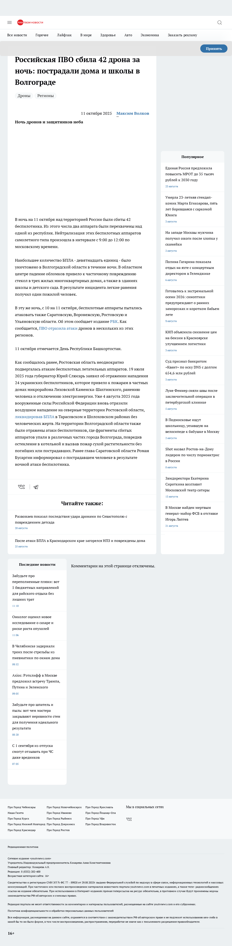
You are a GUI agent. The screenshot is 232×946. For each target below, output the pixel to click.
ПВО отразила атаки (58, 328)
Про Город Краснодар (22, 830)
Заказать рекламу (182, 35)
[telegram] (37, 487)
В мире (86, 35)
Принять (214, 48)
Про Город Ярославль (99, 807)
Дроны (24, 95)
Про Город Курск (18, 818)
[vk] (22, 487)
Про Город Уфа (94, 818)
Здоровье (108, 35)
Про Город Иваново (59, 812)
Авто (128, 35)
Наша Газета (16, 812)
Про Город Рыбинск (59, 818)
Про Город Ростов (58, 830)
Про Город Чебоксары (22, 807)
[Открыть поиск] (219, 22)
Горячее (42, 35)
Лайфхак (64, 35)
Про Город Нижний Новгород (26, 824)
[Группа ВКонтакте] (129, 819)
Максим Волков (132, 113)
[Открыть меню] (9, 22)
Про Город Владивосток (100, 824)
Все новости (17, 35)
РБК (114, 321)
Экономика (150, 35)
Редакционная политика (23, 846)
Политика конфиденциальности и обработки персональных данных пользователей (61, 910)
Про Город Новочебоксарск (64, 807)
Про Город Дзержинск (61, 824)
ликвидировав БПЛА (34, 416)
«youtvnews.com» (40, 858)
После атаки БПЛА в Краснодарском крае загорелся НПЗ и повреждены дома (80, 543)
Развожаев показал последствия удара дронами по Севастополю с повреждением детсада (71, 522)
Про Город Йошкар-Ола (100, 812)
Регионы (45, 95)
